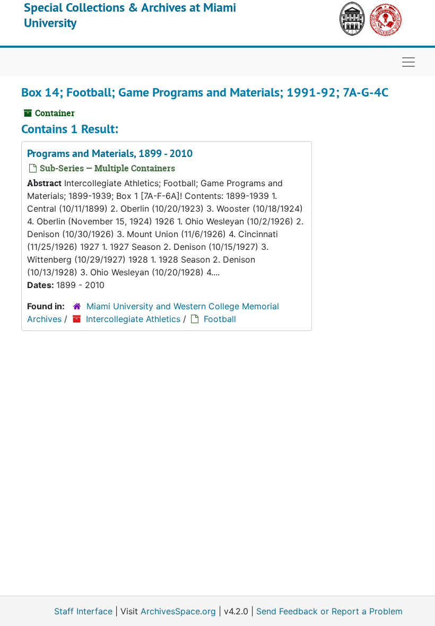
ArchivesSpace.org (178, 611)
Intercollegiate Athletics (133, 319)
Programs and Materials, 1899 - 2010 (110, 153)
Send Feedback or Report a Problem (329, 611)
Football (220, 319)
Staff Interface (83, 611)
